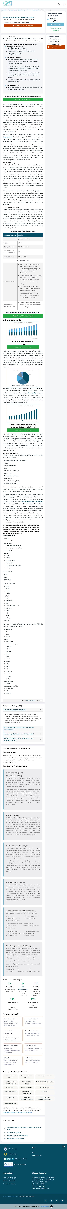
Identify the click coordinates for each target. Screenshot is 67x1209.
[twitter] (51, 1200)
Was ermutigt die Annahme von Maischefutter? (19, 734)
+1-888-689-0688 (42, 1182)
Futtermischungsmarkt (14, 1132)
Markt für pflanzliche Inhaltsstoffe (32, 501)
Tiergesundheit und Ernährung (17, 10)
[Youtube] (62, 1200)
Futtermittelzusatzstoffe (33, 10)
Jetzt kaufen (57, 24)
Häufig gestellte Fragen (54, 39)
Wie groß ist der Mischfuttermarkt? (15, 710)
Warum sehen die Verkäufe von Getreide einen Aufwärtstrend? (19, 728)
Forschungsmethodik (54, 41)
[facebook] (56, 1200)
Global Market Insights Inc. (10, 1196)
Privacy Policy (45, 1206)
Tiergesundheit (7, 137)
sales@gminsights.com (42, 1188)
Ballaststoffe (32, 393)
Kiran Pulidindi (30, 700)
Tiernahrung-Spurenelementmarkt (17, 1135)
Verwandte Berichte (53, 44)
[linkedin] (45, 1200)
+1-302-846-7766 (40, 1184)
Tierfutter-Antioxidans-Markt (15, 1138)
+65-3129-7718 (40, 1186)
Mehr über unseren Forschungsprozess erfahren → (17, 1112)
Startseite (4, 10)
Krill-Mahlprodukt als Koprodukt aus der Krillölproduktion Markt (24, 1128)
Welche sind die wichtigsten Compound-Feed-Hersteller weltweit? (18, 739)
